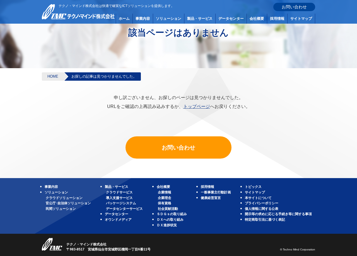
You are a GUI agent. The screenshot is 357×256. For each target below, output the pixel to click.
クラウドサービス (119, 192)
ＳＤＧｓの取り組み (172, 214)
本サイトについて (258, 198)
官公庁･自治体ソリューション (68, 203)
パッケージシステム (121, 203)
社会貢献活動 (168, 209)
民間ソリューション (61, 209)
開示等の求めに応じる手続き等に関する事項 (278, 214)
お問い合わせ (294, 6)
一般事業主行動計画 (216, 192)
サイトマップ (301, 18)
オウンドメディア (118, 219)
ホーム (124, 18)
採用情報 (277, 18)
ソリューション (168, 18)
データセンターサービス (124, 209)
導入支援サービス (119, 198)
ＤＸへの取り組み (170, 219)
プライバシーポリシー (261, 203)
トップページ (196, 106)
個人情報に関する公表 (261, 209)
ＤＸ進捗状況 (167, 225)
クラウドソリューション (64, 198)
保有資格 (164, 203)
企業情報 (164, 192)
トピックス (253, 187)
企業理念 (164, 198)
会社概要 (257, 18)
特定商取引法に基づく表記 (265, 219)
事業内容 (143, 18)
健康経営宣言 (211, 198)
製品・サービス (200, 18)
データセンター (231, 18)
